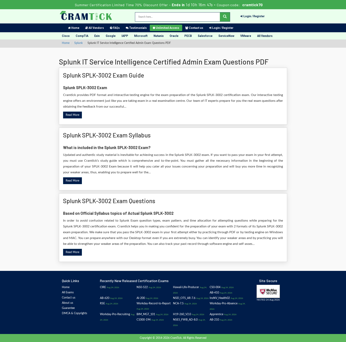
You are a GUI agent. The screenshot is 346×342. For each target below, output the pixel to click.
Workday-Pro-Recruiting (115, 314)
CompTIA (82, 35)
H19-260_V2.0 (182, 314)
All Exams (68, 292)
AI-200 (141, 298)
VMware (245, 35)
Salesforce (205, 35)
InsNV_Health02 (220, 298)
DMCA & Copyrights (74, 313)
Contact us (195, 27)
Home (75, 27)
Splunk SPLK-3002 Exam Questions (109, 200)
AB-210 (214, 319)
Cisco (66, 35)
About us (67, 303)
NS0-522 (142, 287)
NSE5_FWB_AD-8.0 (185, 319)
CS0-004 (215, 287)
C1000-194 (144, 319)
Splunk (78, 43)
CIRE (103, 287)
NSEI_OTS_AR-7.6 (184, 298)
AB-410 (214, 292)
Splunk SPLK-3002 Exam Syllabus (107, 135)
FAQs (116, 27)
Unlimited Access (167, 27)
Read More (72, 115)
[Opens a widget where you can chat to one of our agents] (319, 319)
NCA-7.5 (178, 303)
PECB (188, 35)
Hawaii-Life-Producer (186, 287)
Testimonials (138, 27)
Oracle (174, 35)
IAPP (125, 35)
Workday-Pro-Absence (223, 303)
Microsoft (141, 35)
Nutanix (159, 35)
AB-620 (104, 298)
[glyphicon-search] (225, 16)
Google (111, 35)
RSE (102, 303)
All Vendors (96, 27)
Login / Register (254, 16)
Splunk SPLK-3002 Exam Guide (103, 75)
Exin (97, 35)
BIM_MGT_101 (146, 314)
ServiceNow (226, 35)
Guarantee (68, 308)
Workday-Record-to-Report (154, 303)
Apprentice (216, 314)
